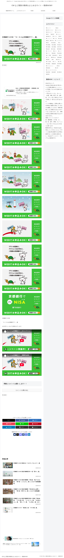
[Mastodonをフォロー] (20, 434)
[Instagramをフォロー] (26, 434)
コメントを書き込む (22, 390)
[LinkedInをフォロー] (29, 434)
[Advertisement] (22, 25)
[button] (22, 427)
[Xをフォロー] (17, 434)
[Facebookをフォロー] (23, 434)
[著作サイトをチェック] (14, 434)
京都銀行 (5, 65)
